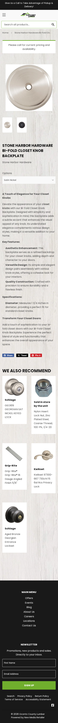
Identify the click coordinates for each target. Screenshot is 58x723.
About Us (29, 612)
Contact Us (29, 625)
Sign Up (29, 685)
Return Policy (42, 696)
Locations (29, 621)
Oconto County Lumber (32, 714)
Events (29, 603)
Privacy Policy (24, 696)
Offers (29, 598)
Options (7, 173)
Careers (29, 616)
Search (11, 696)
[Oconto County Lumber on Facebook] (52, 705)
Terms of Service (14, 699)
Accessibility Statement (38, 699)
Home (5, 32)
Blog (29, 607)
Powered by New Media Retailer (28, 717)
